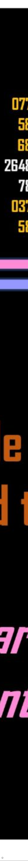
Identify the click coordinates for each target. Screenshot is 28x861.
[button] (1, 2)
